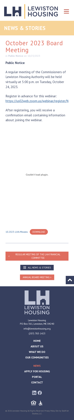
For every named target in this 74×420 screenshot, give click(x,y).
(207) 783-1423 (37, 333)
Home (37, 340)
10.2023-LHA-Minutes (17, 231)
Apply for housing (37, 371)
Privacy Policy (49, 411)
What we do (37, 352)
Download (39, 231)
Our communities (37, 357)
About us (37, 346)
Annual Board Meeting (36, 277)
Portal (37, 377)
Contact (37, 382)
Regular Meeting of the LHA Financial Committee (37, 256)
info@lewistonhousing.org (37, 328)
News (37, 365)
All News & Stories (39, 267)
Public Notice (15, 55)
